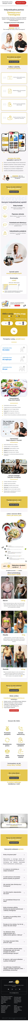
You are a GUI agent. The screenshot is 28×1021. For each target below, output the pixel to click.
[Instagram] (12, 989)
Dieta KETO (3, 1011)
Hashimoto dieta (4, 1007)
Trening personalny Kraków (6, 998)
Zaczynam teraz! (21, 2)
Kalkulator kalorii (17, 1009)
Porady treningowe (17, 1001)
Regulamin (16, 1011)
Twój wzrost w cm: (21, 319)
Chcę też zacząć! (14, 504)
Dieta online (3, 1001)
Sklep (2, 1003)
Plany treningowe (4, 999)
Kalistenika (3, 1010)
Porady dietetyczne (17, 1000)
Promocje (16, 1002)
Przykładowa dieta (4, 1006)
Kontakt (15, 1012)
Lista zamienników (17, 998)
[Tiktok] (15, 989)
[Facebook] (8, 989)
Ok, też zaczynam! (14, 61)
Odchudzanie (3, 1002)
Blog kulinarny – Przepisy (5, 1005)
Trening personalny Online (6, 997)
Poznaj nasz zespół (17, 997)
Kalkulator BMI (16, 1007)
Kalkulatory (3, 1012)
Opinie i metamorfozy (18, 1006)
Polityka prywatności (18, 1010)
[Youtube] (19, 989)
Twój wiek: (7, 319)
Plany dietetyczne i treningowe (6, 996)
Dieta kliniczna (3, 1009)
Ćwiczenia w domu (17, 999)
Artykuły (15, 1005)
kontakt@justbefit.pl (15, 992)
